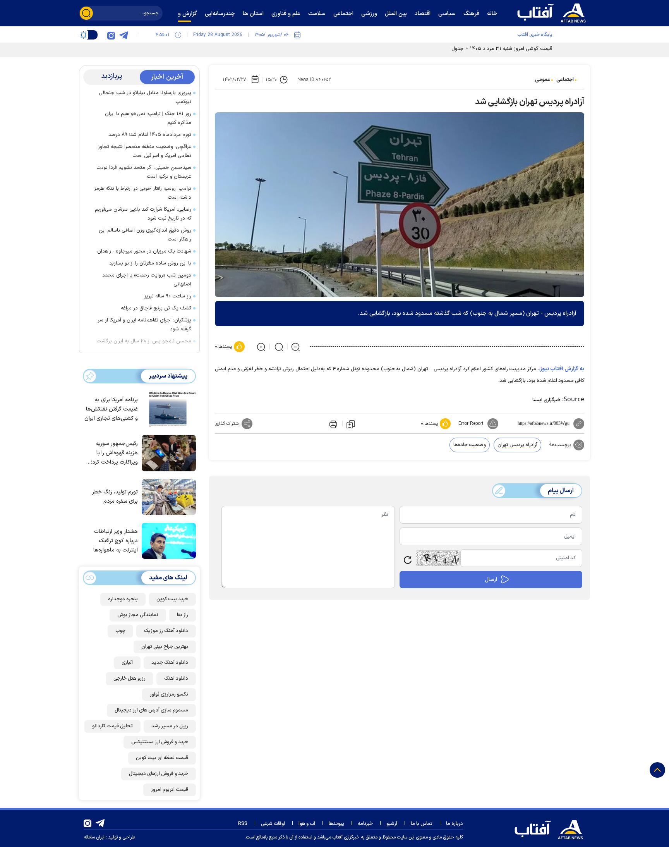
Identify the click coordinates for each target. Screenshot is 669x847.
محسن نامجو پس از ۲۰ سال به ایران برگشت (143, 341)
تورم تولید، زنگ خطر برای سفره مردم (115, 496)
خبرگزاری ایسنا (546, 400)
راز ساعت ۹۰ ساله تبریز (167, 296)
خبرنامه (365, 824)
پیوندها (336, 824)
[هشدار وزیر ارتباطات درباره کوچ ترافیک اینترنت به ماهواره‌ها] (167, 540)
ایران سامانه (94, 837)
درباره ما (454, 824)
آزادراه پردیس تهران (517, 445)
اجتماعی (565, 80)
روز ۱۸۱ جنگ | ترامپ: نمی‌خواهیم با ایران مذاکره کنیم (148, 118)
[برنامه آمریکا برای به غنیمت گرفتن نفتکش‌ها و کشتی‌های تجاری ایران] (167, 408)
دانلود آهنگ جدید (169, 663)
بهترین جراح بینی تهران (164, 647)
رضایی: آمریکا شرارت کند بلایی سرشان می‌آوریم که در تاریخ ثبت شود (143, 214)
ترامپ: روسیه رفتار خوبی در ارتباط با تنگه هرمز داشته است (142, 193)
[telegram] (123, 35)
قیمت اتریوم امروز (169, 790)
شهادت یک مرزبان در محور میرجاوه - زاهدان (144, 251)
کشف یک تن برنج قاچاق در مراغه (156, 308)
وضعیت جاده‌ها (469, 445)
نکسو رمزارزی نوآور (169, 694)
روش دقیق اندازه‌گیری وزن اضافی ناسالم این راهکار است (145, 235)
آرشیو (391, 824)
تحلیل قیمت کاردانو (112, 726)
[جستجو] (86, 13)
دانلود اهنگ (176, 678)
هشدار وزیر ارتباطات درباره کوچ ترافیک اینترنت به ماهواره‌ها (115, 540)
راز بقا (182, 615)
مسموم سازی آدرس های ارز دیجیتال (151, 710)
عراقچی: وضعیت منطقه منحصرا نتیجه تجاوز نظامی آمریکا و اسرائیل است (144, 151)
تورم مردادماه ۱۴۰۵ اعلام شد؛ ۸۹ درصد (149, 135)
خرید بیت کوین (172, 599)
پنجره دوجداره (123, 599)
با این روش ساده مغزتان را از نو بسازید (150, 263)
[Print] (332, 423)
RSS (242, 824)
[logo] (553, 12)
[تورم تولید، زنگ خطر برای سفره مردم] (167, 496)
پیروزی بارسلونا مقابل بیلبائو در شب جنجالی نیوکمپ (145, 97)
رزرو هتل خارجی (129, 678)
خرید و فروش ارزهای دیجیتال (158, 774)
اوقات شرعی (273, 824)
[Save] (350, 423)
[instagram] (111, 35)
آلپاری (127, 663)
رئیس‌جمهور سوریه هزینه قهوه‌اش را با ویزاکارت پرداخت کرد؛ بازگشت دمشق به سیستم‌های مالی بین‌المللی (114, 453)
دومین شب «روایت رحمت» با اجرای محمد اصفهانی (146, 279)
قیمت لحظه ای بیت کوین (162, 758)
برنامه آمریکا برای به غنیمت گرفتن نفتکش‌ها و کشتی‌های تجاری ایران (111, 409)
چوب (120, 631)
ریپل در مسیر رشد (169, 726)
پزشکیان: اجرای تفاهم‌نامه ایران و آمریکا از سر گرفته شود (144, 324)
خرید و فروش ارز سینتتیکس (159, 742)
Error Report (471, 423)
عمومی (542, 80)
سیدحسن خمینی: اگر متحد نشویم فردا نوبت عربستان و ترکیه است (143, 172)
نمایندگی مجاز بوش (137, 615)
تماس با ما (421, 824)
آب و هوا (306, 824)
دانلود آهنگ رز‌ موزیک (166, 631)
